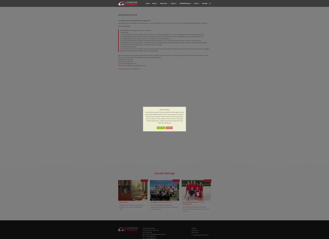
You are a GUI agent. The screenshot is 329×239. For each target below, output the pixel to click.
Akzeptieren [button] (161, 128)
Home (148, 3)
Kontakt (204, 3)
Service (173, 3)
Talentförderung (185, 3)
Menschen (163, 3)
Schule (154, 3)
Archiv (196, 3)
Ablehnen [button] (169, 128)
